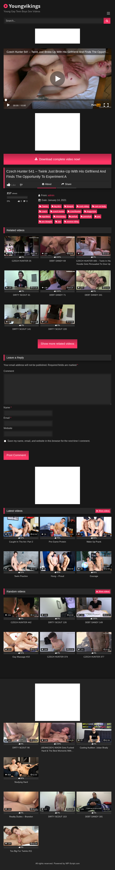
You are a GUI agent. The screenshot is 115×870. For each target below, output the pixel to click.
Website (8, 428)
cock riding (84, 206)
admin (51, 195)
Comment (9, 371)
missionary (60, 216)
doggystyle (91, 211)
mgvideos (46, 216)
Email (7, 418)
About (48, 184)
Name (8, 407)
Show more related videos (57, 343)
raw (59, 221)
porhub (74, 216)
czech (44, 211)
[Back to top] (105, 861)
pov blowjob (47, 221)
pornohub (87, 216)
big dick (57, 206)
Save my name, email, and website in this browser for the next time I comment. (48, 441)
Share (67, 184)
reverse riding (72, 221)
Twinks (45, 206)
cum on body (100, 206)
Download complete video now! (59, 159)
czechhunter (75, 211)
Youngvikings (24, 6)
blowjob (70, 206)
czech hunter (58, 211)
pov (98, 216)
